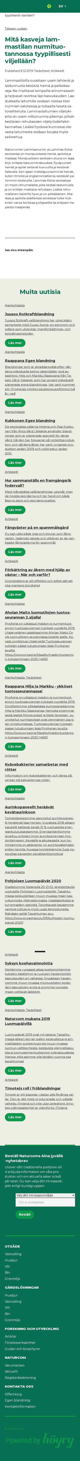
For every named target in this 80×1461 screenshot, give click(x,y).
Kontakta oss (19, 1386)
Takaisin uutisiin (16, 28)
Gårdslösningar (22, 1287)
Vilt (7, 1266)
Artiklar (10, 1336)
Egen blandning (17, 1400)
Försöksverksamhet (20, 1343)
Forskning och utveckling (32, 1329)
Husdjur (11, 1260)
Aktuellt (11, 1371)
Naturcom (15, 1358)
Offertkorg (13, 1394)
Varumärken (14, 1365)
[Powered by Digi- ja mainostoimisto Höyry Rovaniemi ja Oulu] (40, 1433)
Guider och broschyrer (22, 1349)
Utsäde (12, 1246)
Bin (7, 1272)
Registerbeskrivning (20, 1378)
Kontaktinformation (20, 1406)
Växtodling (13, 1254)
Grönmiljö (12, 1279)
